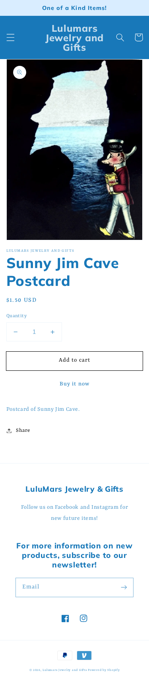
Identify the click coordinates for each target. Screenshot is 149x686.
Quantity (16, 316)
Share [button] (23, 430)
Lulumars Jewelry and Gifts (65, 670)
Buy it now (74, 384)
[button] (10, 37)
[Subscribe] (124, 587)
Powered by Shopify (104, 670)
